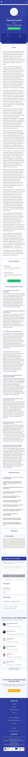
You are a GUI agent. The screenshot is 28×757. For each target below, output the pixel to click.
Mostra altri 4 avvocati (14, 668)
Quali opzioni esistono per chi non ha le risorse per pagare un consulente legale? (12, 519)
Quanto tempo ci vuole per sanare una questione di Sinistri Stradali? (11, 497)
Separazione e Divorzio (15, 601)
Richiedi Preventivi (15, 280)
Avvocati (14, 704)
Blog (14, 712)
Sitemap (14, 723)
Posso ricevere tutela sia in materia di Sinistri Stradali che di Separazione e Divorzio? (13, 510)
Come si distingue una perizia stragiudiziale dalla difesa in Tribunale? (12, 492)
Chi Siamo (14, 706)
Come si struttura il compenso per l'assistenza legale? (10, 514)
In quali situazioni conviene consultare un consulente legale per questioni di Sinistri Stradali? (12, 483)
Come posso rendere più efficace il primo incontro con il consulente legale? (12, 501)
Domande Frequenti (14, 709)
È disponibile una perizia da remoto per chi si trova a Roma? (13, 488)
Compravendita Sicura (14, 731)
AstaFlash (14, 728)
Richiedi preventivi (14, 690)
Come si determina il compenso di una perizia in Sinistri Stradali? (13, 478)
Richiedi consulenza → (14, 28)
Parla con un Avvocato (13, 575)
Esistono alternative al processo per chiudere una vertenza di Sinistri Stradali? (13, 505)
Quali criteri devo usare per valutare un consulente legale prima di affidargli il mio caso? (12, 524)
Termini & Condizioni (14, 717)
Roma (4, 592)
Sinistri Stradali (6, 601)
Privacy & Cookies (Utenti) (14, 720)
